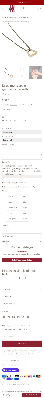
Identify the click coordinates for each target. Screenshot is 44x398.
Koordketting (23, 17)
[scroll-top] (39, 393)
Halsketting (12, 17)
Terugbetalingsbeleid (9, 391)
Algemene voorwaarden (34, 391)
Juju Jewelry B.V (18, 384)
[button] (26, 9)
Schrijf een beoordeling (22, 260)
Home (4, 17)
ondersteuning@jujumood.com (14, 365)
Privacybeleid (21, 391)
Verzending (13, 105)
